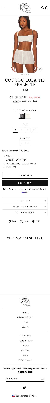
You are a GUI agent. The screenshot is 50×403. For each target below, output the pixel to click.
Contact (25, 327)
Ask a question (25, 212)
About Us (25, 312)
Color (25, 110)
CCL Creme (28, 115)
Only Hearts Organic (25, 317)
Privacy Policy (25, 335)
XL (34, 129)
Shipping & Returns (25, 206)
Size (25, 124)
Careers (25, 355)
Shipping (16, 101)
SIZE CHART (25, 200)
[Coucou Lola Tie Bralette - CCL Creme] (12, 281)
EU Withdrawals (25, 360)
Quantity (25, 138)
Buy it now (25, 183)
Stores (25, 322)
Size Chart (25, 350)
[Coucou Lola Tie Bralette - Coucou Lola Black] (9, 281)
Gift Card (25, 345)
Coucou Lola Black (21, 115)
